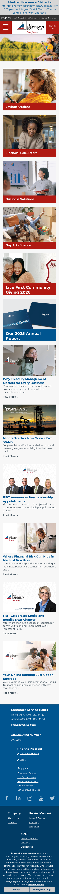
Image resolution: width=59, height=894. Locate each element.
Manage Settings (42, 889)
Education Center (26, 773)
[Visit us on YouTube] (41, 798)
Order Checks (24, 785)
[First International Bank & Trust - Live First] (31, 27)
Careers (12, 822)
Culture (33, 822)
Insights (33, 826)
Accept (16, 889)
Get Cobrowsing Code (28, 790)
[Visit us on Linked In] (18, 798)
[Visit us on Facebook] (6, 798)
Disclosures (27, 847)
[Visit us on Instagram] (29, 798)
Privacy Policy (36, 884)
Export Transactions (27, 781)
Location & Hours (29, 753)
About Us (12, 818)
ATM (22, 759)
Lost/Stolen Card (26, 777)
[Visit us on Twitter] (52, 798)
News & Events (37, 818)
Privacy (24, 842)
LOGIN (52, 26)
